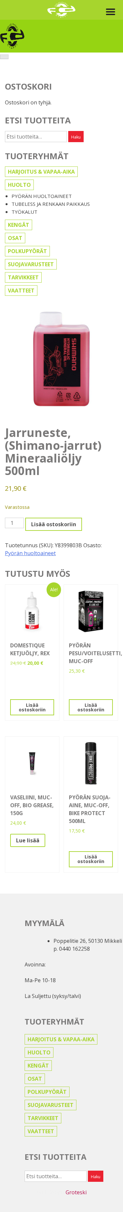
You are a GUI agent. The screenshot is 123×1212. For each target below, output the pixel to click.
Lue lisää (27, 840)
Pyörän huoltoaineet (41, 196)
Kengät (18, 224)
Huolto (19, 184)
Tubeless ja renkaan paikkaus (50, 204)
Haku (76, 137)
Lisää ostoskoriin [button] (32, 707)
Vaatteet (21, 290)
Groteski (76, 1192)
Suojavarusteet (31, 264)
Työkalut (24, 211)
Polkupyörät (27, 251)
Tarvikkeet (23, 277)
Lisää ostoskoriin (53, 524)
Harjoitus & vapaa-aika (41, 171)
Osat (15, 238)
